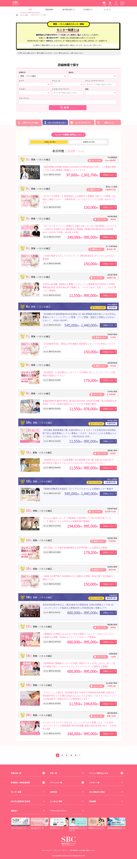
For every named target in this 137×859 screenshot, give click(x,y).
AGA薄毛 (86, 9)
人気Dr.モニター (28, 123)
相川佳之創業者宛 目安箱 (20, 801)
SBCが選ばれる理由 (97, 792)
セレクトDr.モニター (83, 123)
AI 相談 (104, 4)
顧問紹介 (14, 810)
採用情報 (92, 801)
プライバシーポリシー (61, 850)
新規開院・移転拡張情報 (20, 782)
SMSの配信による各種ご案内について (82, 850)
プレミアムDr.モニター (57, 123)
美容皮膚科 (49, 9)
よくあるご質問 (56, 801)
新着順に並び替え (88, 142)
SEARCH (116, 4)
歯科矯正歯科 (67, 9)
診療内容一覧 (16, 773)
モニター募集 (24, 15)
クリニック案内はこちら (98, 773)
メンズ (105, 9)
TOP (30, 9)
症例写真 (53, 792)
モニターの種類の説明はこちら (68, 135)
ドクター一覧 (94, 782)
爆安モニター (110, 123)
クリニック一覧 (56, 782)
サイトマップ (46, 850)
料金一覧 (53, 773)
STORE (110, 4)
